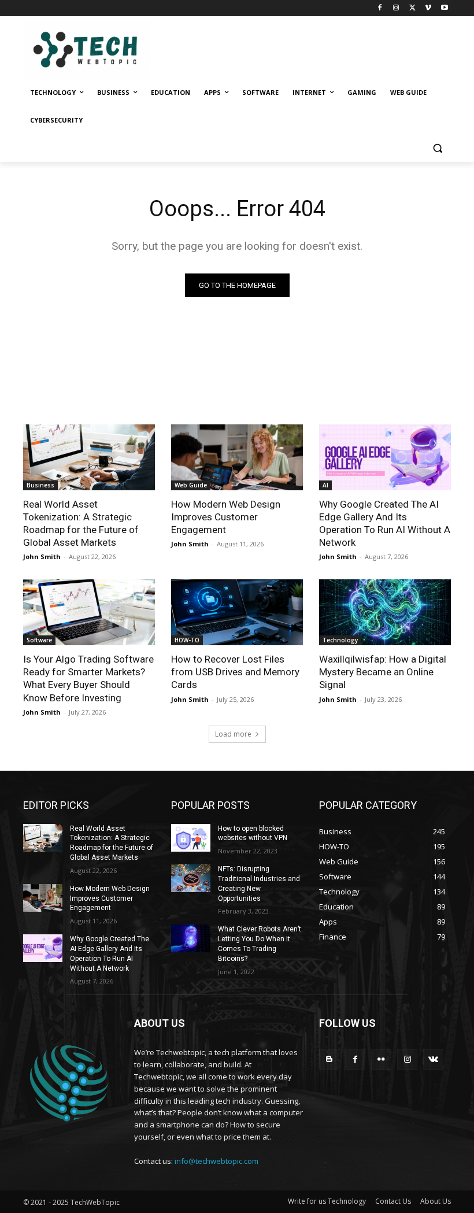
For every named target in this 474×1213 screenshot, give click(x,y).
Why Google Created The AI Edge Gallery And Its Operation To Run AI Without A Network (384, 523)
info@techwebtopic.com (216, 1161)
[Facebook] (380, 8)
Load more (233, 734)
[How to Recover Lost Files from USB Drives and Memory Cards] (237, 612)
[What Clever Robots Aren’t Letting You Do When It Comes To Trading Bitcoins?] (190, 938)
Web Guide (191, 485)
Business (40, 485)
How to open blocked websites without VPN (252, 833)
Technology (340, 640)
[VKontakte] (433, 1059)
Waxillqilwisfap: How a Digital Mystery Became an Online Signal (382, 671)
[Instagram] (396, 8)
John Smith (42, 556)
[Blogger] (329, 1059)
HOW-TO (187, 640)
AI (325, 485)
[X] (412, 8)
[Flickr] (381, 1059)
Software (39, 640)
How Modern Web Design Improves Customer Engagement (225, 516)
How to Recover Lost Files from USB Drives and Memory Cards (235, 671)
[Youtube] (444, 8)
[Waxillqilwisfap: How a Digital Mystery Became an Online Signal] (385, 612)
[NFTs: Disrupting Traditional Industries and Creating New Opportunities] (190, 878)
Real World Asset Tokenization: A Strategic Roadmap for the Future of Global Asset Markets (81, 523)
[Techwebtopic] (101, 50)
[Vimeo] (428, 8)
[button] (437, 148)
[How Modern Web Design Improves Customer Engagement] (237, 457)
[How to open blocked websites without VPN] (190, 838)
